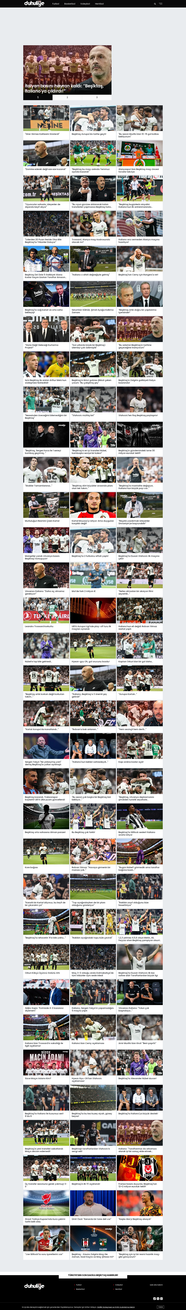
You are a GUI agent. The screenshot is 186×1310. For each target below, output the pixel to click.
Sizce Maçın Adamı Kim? (38, 1078)
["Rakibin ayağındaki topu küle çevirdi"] (93, 922)
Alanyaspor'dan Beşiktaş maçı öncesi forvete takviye (139, 170)
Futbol (55, 3)
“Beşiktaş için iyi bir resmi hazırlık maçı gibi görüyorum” (139, 1255)
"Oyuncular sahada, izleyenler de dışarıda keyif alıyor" (42, 205)
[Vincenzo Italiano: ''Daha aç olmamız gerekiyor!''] (46, 575)
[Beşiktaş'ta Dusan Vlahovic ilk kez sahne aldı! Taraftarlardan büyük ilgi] (140, 957)
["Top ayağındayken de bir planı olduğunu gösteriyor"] (93, 887)
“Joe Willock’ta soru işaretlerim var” (44, 1254)
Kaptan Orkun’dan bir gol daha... (136, 661)
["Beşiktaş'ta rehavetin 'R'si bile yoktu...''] (46, 922)
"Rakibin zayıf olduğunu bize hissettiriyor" (134, 903)
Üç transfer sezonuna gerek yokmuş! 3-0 (46, 1185)
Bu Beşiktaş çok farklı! (83, 832)
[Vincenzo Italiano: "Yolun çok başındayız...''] (140, 992)
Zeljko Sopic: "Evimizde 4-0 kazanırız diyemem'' (44, 1009)
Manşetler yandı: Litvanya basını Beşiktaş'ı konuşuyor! (42, 557)
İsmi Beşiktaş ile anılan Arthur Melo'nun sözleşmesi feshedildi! (45, 381)
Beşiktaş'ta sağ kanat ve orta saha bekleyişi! (44, 311)
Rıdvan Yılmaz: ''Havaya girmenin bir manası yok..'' (91, 868)
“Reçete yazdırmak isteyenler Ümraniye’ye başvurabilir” (134, 522)
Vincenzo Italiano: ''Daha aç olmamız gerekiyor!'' (44, 592)
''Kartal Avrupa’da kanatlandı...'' (42, 729)
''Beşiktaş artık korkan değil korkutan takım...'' (44, 695)
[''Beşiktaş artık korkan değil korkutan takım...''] (46, 678)
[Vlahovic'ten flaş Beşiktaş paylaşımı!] (140, 399)
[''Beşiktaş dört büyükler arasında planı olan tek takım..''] (93, 470)
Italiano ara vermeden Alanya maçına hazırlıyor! (139, 240)
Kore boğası (31, 867)
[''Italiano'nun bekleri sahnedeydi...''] (93, 746)
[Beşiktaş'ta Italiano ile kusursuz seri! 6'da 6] (46, 1098)
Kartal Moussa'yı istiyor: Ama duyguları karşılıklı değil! (93, 522)
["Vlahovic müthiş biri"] (93, 399)
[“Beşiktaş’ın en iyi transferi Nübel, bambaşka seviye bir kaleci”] (93, 435)
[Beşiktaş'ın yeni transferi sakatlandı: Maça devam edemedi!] (46, 1133)
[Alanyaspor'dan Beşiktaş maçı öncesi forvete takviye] (140, 153)
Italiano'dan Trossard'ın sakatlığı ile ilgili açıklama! (44, 1044)
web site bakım (156, 1285)
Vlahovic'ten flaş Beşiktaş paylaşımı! (138, 415)
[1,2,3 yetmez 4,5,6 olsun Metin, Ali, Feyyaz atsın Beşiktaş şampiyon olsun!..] (140, 922)
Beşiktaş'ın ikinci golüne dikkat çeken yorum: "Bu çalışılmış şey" (91, 381)
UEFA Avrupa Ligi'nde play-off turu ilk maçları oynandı (91, 627)
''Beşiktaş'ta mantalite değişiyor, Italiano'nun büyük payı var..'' (136, 487)
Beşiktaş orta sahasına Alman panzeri (45, 832)
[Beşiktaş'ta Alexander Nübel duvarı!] (140, 1062)
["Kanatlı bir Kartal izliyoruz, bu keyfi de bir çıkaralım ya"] (46, 887)
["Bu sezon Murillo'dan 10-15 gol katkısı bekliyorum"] (140, 118)
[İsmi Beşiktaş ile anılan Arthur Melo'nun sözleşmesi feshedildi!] (46, 364)
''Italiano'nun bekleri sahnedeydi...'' (90, 762)
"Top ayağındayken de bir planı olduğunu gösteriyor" (88, 903)
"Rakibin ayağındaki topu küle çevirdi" (92, 937)
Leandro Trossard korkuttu (39, 626)
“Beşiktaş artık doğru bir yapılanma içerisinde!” (137, 311)
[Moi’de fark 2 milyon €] (93, 575)
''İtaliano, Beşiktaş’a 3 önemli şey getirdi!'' (89, 695)
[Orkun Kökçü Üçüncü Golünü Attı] (46, 957)
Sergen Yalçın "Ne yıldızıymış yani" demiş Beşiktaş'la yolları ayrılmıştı (43, 763)
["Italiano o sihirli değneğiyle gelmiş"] (93, 259)
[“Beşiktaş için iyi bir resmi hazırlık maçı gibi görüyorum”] (140, 1238)
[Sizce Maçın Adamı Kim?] (46, 1062)
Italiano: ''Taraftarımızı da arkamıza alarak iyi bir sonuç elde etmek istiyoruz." (138, 1150)
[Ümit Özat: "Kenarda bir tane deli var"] (93, 1203)
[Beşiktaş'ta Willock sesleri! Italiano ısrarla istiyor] (140, 816)
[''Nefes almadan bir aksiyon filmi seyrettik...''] (140, 575)
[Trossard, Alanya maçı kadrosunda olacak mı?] (93, 224)
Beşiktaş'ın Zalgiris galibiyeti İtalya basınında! (137, 381)
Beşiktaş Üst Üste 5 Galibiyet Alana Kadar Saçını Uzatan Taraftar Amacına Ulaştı (46, 276)
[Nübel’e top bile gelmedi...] (46, 646)
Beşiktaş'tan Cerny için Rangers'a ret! (138, 274)
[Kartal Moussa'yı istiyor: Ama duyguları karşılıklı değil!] (93, 505)
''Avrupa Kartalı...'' (128, 694)
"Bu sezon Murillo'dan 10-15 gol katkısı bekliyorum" (139, 135)
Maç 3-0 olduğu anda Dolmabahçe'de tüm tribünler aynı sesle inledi (93, 974)
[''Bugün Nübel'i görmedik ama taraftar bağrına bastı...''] (140, 851)
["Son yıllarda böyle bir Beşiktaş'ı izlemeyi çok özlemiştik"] (93, 329)
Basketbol (69, 3)
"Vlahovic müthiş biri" (83, 415)
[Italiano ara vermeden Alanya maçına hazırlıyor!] (140, 224)
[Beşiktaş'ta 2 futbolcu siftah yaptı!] (93, 540)
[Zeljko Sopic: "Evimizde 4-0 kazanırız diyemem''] (46, 992)
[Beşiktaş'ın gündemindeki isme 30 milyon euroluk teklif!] (140, 435)
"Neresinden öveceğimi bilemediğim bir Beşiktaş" (46, 416)
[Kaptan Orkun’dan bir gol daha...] (140, 646)
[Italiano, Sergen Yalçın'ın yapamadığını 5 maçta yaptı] (93, 992)
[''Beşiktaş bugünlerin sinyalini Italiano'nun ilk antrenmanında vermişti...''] (140, 188)
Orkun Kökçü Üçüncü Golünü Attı (42, 973)
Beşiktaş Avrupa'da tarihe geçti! (89, 134)
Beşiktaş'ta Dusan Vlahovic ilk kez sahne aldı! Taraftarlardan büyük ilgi (138, 974)
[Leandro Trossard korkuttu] (46, 610)
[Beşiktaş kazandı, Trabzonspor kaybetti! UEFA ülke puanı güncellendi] (46, 781)
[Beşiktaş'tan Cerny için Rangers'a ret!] (140, 259)
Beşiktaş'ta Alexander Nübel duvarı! (138, 1078)
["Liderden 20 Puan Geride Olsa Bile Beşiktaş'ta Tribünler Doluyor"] (46, 224)
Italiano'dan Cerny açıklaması (88, 1043)
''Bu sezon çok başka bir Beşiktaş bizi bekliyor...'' (91, 798)
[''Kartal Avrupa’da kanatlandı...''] (46, 713)
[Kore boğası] (46, 851)
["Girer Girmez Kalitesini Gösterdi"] (46, 118)
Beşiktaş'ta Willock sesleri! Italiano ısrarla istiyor (137, 833)
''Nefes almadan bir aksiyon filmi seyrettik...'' (136, 592)
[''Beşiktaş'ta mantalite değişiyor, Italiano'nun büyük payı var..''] (140, 470)
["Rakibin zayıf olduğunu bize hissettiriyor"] (140, 887)
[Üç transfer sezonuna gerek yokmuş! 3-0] (46, 1168)
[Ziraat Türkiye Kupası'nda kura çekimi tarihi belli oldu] (46, 1203)
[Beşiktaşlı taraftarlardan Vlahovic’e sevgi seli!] (93, 1133)
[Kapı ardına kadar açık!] (140, 746)
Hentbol (99, 3)
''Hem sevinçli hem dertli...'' (132, 729)
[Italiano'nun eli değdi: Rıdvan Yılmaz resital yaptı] (140, 610)
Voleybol (85, 3)
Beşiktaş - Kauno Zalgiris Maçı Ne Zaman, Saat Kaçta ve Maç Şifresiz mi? (93, 1255)
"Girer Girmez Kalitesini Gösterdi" (42, 134)
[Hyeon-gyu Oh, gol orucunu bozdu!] (93, 646)
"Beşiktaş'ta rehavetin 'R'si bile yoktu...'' (45, 937)
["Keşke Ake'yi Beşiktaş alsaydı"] (140, 1203)
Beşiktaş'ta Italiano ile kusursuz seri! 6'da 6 (44, 1114)
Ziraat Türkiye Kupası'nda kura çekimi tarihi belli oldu (45, 1220)
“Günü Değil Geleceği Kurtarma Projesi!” (41, 346)
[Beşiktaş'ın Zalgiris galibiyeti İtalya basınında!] (140, 364)
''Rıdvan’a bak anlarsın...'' (85, 729)
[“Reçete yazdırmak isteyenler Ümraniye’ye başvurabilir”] (140, 505)
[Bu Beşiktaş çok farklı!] (93, 816)
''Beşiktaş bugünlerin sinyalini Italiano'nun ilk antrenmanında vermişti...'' (135, 205)
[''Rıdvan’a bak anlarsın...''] (93, 713)
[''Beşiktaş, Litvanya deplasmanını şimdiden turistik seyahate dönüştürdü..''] (140, 781)
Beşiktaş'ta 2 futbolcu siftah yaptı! (90, 556)
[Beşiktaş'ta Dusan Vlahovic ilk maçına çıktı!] (140, 540)
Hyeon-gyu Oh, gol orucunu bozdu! (91, 661)
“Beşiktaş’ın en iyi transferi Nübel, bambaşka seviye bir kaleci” (89, 451)
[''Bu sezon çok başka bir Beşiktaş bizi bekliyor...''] (93, 781)
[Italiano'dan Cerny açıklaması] (93, 1027)
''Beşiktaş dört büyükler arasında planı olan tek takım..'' (92, 487)
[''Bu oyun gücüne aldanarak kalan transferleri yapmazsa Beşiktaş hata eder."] (93, 188)
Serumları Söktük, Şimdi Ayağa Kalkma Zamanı (93, 311)
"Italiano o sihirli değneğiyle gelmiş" (91, 274)
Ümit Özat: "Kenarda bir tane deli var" (91, 1219)
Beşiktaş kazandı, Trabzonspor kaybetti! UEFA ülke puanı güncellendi (45, 798)
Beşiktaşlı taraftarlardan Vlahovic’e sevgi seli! (91, 1150)
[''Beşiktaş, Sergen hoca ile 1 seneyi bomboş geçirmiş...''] (46, 435)
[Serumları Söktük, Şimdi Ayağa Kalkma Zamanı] (93, 294)
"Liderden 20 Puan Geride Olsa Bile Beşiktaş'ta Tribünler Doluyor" (43, 240)
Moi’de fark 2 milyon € (84, 591)
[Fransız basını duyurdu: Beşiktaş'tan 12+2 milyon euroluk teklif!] (140, 1168)
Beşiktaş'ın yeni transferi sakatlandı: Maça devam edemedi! (44, 1150)
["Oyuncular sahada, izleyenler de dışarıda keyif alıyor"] (46, 188)
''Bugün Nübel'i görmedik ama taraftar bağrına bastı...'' (139, 868)
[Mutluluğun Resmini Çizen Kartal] (46, 505)
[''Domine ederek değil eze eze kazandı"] (46, 153)
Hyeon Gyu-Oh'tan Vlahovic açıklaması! (87, 1079)
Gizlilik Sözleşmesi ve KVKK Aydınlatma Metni (116, 1307)
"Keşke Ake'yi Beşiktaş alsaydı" (135, 1219)
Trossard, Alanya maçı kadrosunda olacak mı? (91, 240)
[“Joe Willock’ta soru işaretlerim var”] (46, 1238)
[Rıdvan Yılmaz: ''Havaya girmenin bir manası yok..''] (93, 851)
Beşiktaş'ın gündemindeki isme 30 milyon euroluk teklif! (137, 451)
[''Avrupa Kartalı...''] (140, 678)
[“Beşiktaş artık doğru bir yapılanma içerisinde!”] (140, 294)
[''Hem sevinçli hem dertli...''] (140, 713)
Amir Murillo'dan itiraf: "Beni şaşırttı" (137, 1043)
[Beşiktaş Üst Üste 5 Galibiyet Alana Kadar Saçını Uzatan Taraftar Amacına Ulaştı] (46, 259)
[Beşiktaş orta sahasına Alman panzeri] (46, 816)
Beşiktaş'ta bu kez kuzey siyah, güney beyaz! (92, 1114)
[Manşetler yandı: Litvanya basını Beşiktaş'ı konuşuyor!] (46, 540)
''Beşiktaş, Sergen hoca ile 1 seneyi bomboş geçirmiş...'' (43, 451)
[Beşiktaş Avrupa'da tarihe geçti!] (93, 118)
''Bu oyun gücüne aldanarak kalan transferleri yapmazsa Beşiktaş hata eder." (91, 205)
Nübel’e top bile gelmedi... (38, 661)
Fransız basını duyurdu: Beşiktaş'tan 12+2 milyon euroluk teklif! (138, 1185)
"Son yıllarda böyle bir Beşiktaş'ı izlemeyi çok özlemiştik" (88, 346)
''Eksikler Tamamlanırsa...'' (38, 485)
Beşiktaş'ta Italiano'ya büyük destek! (138, 1113)
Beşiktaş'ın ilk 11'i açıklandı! (86, 1184)
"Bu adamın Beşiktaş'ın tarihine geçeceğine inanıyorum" (135, 346)
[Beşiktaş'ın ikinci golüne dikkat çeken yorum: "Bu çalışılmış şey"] (93, 364)
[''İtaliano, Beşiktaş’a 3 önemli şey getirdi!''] (93, 678)
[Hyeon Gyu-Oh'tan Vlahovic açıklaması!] (93, 1062)
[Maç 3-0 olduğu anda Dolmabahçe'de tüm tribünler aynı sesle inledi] (93, 957)
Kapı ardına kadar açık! (131, 762)
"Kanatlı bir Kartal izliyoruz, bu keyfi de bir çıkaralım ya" (45, 903)
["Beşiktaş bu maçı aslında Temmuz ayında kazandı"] (93, 153)
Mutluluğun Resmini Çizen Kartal (42, 521)
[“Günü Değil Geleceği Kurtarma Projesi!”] (46, 329)
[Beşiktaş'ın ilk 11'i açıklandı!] (93, 1168)
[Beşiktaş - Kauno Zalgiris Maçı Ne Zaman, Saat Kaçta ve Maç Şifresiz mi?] (93, 1238)
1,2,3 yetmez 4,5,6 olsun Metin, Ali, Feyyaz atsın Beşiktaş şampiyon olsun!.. (140, 939)
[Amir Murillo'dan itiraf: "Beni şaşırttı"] (140, 1027)
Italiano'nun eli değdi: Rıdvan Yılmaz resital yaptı (138, 627)
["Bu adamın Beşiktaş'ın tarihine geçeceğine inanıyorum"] (140, 329)
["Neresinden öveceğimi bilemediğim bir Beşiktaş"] (46, 399)
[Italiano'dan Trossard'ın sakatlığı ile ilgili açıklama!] (46, 1027)
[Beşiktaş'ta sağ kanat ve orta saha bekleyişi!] (46, 294)
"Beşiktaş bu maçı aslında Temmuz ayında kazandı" (91, 170)
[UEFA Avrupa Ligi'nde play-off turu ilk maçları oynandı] (93, 610)
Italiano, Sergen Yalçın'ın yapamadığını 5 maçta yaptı (93, 1009)
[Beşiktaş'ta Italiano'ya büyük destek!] (140, 1098)
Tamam (160, 1307)
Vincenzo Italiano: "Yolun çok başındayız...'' (134, 1009)
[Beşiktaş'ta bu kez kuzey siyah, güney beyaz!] (93, 1098)
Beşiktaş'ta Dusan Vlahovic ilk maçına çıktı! (139, 557)
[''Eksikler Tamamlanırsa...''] (46, 470)
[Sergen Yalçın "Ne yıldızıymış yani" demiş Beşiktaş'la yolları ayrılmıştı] (46, 746)
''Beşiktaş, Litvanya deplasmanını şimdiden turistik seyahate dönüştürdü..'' (136, 798)
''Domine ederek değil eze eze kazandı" (45, 169)
